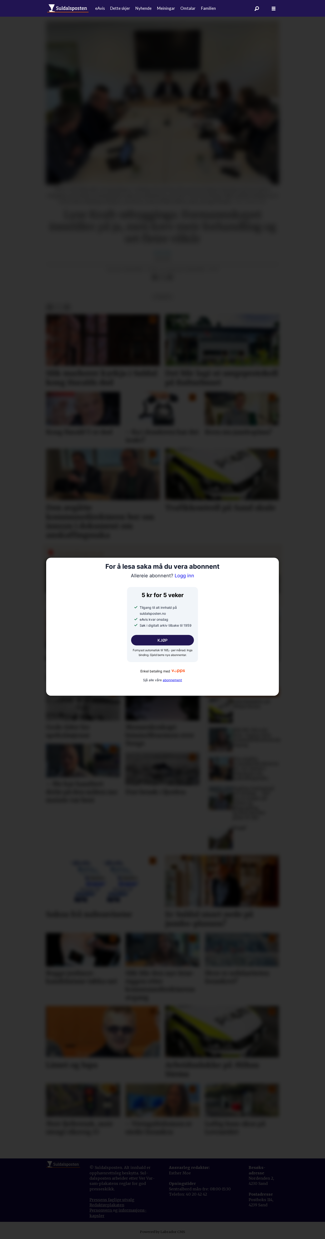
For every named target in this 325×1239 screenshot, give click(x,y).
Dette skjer (120, 8)
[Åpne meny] (273, 8)
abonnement (172, 680)
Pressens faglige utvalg (111, 1199)
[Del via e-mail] (169, 277)
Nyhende (143, 8)
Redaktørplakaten (106, 1205)
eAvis (100, 8)
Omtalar (188, 8)
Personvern (101, 1210)
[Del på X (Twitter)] (162, 277)
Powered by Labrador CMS (162, 1232)
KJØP (162, 640)
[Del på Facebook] (154, 277)
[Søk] (257, 8)
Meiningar (166, 8)
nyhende (163, 297)
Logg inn (162, 576)
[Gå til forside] (68, 8)
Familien (208, 8)
